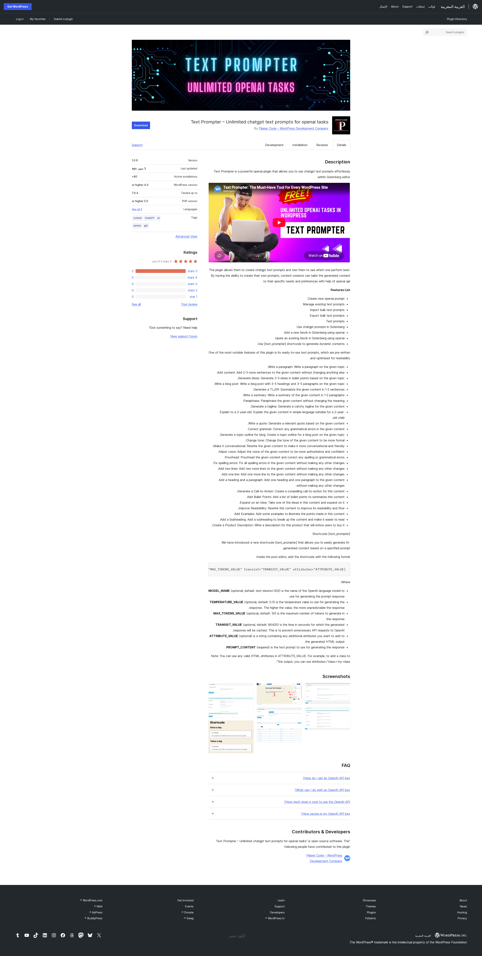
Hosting (462, 912)
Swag (188, 918)
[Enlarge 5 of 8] (297, 727)
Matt (98, 906)
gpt (146, 225)
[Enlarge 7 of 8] (248, 702)
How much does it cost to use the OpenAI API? (317, 802)
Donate (187, 912)
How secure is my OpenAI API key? (325, 814)
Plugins (371, 912)
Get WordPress (17, 6)
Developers (277, 912)
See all (136, 304)
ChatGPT (149, 218)
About (463, 900)
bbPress (95, 912)
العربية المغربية (423, 935)
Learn (281, 900)
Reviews (322, 145)
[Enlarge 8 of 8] (248, 725)
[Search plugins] (427, 32)
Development (274, 145)
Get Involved (185, 900)
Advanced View (186, 236)
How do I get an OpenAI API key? (326, 778)
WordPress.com (91, 900)
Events (189, 906)
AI (158, 218)
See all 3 (137, 209)
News (463, 906)
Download (141, 125)
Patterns (370, 918)
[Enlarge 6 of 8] (248, 688)
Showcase (369, 900)
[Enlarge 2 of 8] (345, 712)
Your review (189, 304)
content (137, 218)
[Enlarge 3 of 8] (297, 688)
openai (137, 225)
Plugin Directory (457, 19)
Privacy (462, 918)
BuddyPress (93, 918)
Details (341, 145)
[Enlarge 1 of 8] (345, 688)
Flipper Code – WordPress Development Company (293, 128)
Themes (371, 906)
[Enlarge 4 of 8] (297, 713)
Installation (299, 145)
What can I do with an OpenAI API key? (322, 790)
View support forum (183, 336)
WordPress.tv (275, 918)
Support (137, 145)
